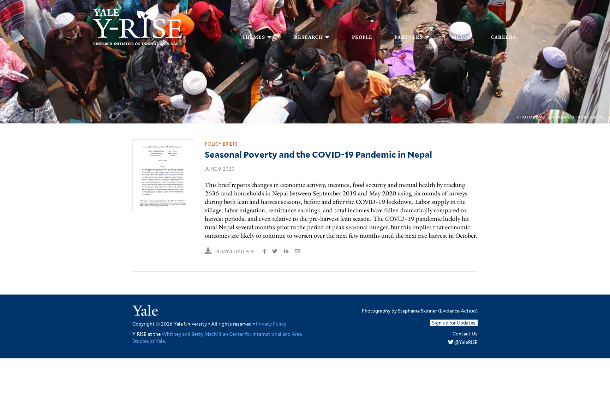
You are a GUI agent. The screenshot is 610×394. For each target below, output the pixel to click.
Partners (408, 37)
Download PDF (234, 251)
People (362, 37)
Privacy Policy (271, 324)
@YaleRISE (466, 342)
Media (461, 37)
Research (308, 37)
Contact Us (465, 334)
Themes (253, 37)
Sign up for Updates (454, 323)
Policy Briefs (221, 144)
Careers (503, 37)
